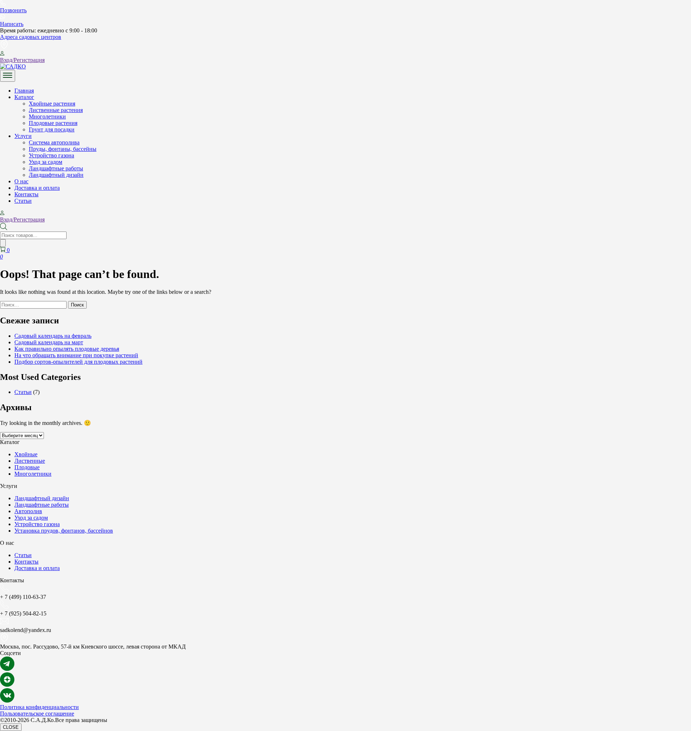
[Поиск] (3, 243)
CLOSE (11, 727)
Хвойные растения (52, 103)
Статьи (23, 392)
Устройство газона (51, 155)
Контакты (26, 194)
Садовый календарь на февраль (52, 336)
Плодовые (27, 467)
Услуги (23, 136)
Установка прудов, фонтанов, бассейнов (63, 531)
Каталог (24, 97)
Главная (24, 91)
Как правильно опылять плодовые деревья (66, 349)
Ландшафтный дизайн (56, 175)
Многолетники (47, 116)
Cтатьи (23, 201)
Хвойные (25, 454)
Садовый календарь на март (48, 342)
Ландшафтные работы (56, 168)
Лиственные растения (56, 110)
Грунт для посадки (51, 129)
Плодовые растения (53, 123)
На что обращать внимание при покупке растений (76, 355)
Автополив (28, 511)
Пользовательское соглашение (37, 713)
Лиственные (29, 461)
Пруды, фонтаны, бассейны (62, 149)
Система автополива (54, 142)
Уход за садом (45, 162)
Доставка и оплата (37, 188)
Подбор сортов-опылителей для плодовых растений (78, 362)
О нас (21, 181)
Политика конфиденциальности (39, 707)
